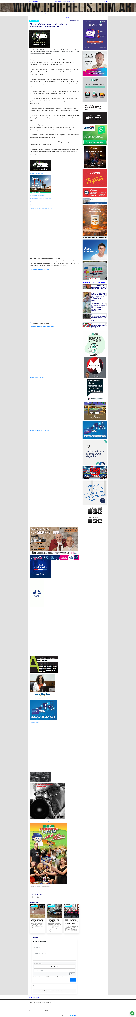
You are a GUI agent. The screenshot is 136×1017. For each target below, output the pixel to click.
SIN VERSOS (111, 14)
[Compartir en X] (35, 897)
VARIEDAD (103, 14)
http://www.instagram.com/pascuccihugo (39, 821)
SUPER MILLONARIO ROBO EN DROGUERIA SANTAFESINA (54, 920)
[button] (104, 1)
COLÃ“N (68, 17)
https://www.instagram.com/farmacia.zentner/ (41, 208)
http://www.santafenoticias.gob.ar (37, 195)
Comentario (35, 950)
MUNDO (118, 14)
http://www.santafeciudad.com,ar (37, 377)
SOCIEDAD (53, 14)
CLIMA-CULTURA (93, 14)
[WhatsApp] (106, 1)
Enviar (73, 980)
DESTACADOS (62, 14)
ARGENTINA (32, 14)
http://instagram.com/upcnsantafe (39, 269)
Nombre (34, 945)
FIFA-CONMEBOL (73, 14)
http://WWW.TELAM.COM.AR (36, 173)
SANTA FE (40, 14)
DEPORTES (83, 14)
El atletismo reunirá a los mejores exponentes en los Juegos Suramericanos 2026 (37, 920)
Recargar (72, 973)
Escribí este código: (38, 963)
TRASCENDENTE (21, 14)
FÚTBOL (46, 14)
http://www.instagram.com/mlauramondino (39, 430)
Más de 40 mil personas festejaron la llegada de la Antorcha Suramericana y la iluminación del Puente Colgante (71, 922)
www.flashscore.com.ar (40, 198)
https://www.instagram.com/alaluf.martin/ (40, 886)
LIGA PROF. (11, 14)
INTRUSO (125, 14)
